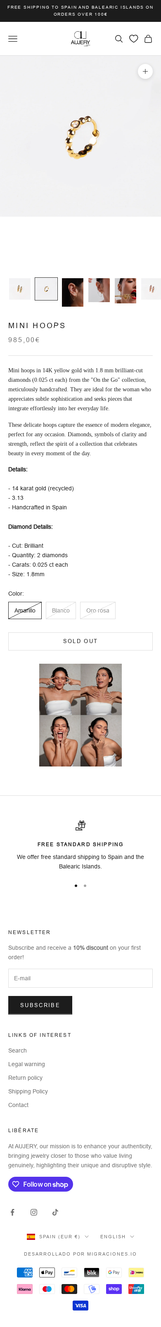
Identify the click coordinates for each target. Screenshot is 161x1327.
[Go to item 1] (19, 288)
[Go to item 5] (125, 290)
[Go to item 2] (46, 288)
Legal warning (26, 1064)
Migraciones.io (112, 1254)
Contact (18, 1105)
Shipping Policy (28, 1091)
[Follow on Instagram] (34, 1212)
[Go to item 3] (72, 292)
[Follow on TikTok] (55, 1212)
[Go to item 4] (99, 290)
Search (17, 1050)
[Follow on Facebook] (12, 1212)
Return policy (25, 1077)
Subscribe (40, 1005)
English (113, 1236)
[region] (80, 846)
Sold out (80, 641)
